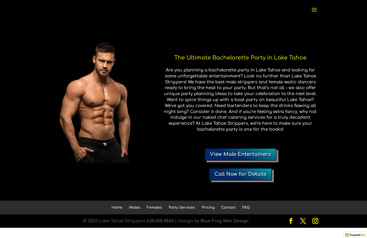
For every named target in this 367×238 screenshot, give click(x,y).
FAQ (246, 207)
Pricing (208, 207)
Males (134, 207)
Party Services (182, 207)
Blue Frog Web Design (224, 221)
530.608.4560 (160, 221)
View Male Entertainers (240, 154)
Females (154, 207)
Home (117, 207)
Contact (228, 207)
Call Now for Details (240, 174)
